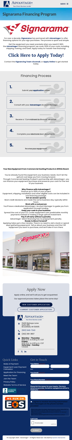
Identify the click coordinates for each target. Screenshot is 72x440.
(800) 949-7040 (28, 330)
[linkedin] (25, 351)
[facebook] (18, 351)
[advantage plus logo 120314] (18, 1)
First (31, 369)
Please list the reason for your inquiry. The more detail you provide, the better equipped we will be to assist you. (49, 388)
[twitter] (22, 351)
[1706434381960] (15, 396)
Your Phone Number (40, 379)
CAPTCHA (34, 419)
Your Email (37, 372)
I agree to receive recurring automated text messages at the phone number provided (48, 403)
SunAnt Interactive (58, 438)
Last (51, 369)
